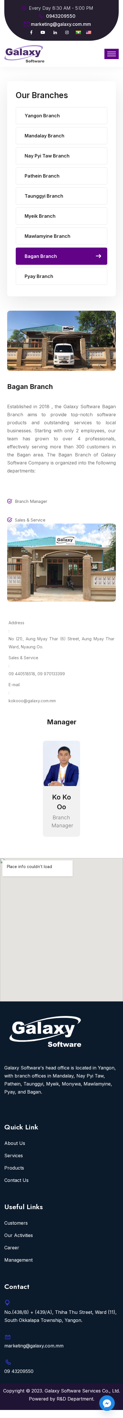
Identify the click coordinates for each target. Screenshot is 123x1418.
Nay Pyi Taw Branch (47, 156)
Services (13, 1155)
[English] (89, 32)
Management (18, 1260)
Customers (16, 1223)
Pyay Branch (39, 276)
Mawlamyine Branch (47, 236)
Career (11, 1247)
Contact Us (16, 1180)
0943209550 (61, 16)
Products (14, 1168)
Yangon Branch (42, 115)
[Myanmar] (78, 32)
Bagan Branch (41, 256)
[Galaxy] (24, 53)
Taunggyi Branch (44, 196)
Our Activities (18, 1235)
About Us (14, 1143)
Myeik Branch (40, 216)
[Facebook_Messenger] (107, 1403)
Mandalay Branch (44, 136)
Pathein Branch (42, 176)
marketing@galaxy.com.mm (61, 24)
